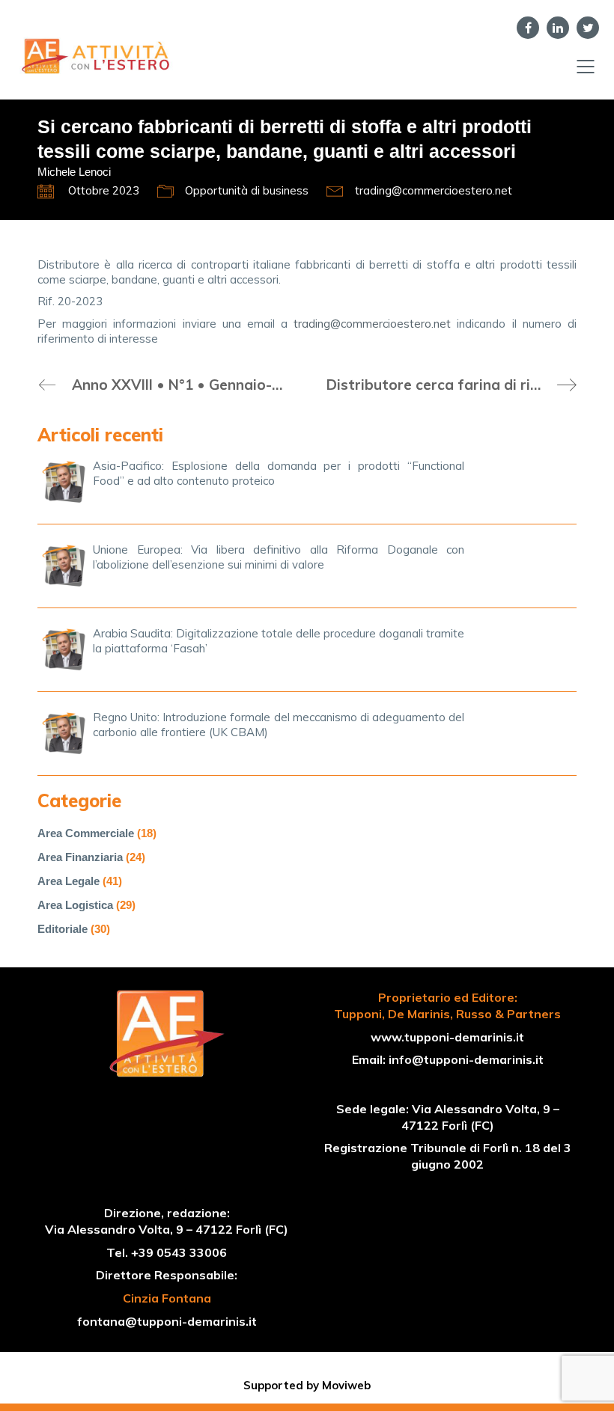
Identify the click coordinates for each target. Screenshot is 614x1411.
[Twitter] (588, 27)
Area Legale (68, 881)
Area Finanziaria (80, 857)
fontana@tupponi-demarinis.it (167, 1321)
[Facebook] (528, 27)
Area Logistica (75, 905)
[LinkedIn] (558, 27)
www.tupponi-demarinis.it (447, 1036)
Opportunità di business (246, 190)
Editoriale (62, 928)
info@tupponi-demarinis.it (466, 1059)
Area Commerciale (85, 833)
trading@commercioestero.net (372, 323)
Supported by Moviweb (307, 1385)
